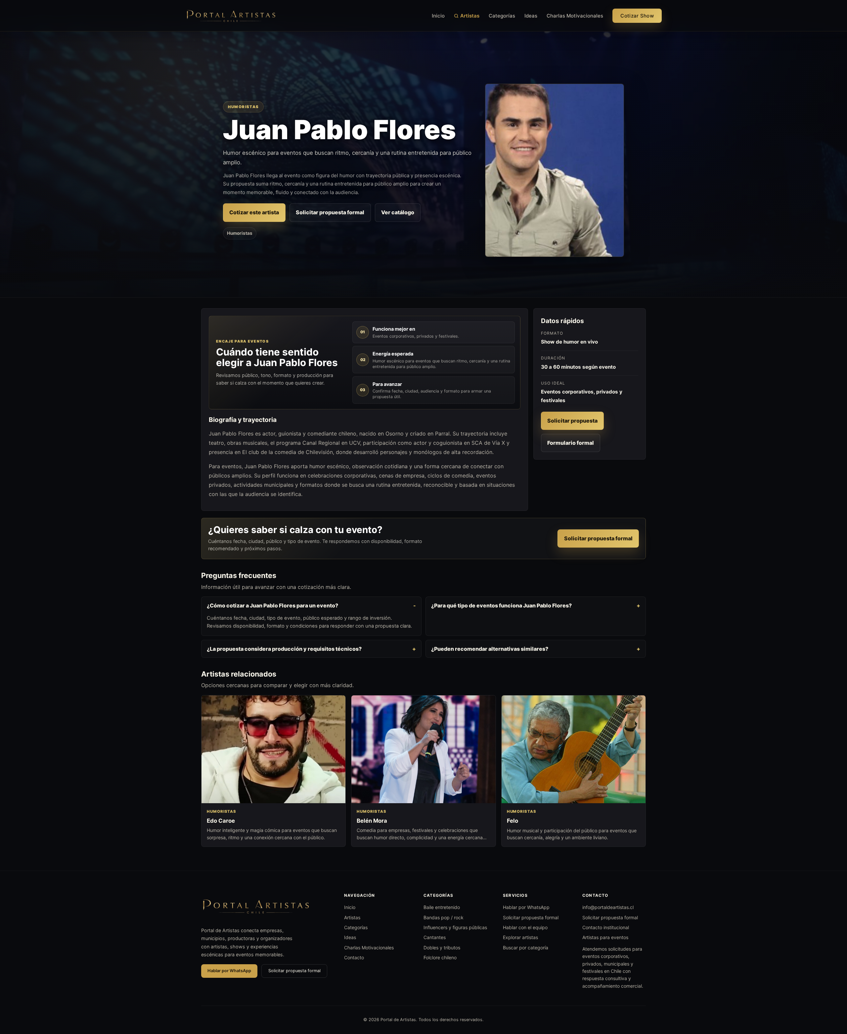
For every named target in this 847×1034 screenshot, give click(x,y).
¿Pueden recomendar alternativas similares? (489, 648)
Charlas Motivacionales (575, 16)
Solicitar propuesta (572, 420)
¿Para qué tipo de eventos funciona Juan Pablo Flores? (501, 605)
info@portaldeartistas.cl (608, 907)
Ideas (530, 16)
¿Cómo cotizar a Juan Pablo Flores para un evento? (272, 605)
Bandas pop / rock (444, 917)
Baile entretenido (442, 907)
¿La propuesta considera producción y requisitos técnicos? (284, 648)
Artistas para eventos (605, 937)
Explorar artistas (520, 937)
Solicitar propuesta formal (330, 212)
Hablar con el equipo (525, 927)
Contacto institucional (605, 927)
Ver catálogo (397, 212)
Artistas (469, 16)
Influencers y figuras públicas (455, 927)
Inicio (438, 16)
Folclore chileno (440, 957)
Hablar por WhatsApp (229, 970)
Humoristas (239, 233)
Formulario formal (570, 442)
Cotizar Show (637, 16)
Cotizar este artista (254, 212)
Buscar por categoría (525, 947)
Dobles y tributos (442, 947)
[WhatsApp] (829, 995)
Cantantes (435, 937)
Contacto (354, 957)
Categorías (502, 16)
